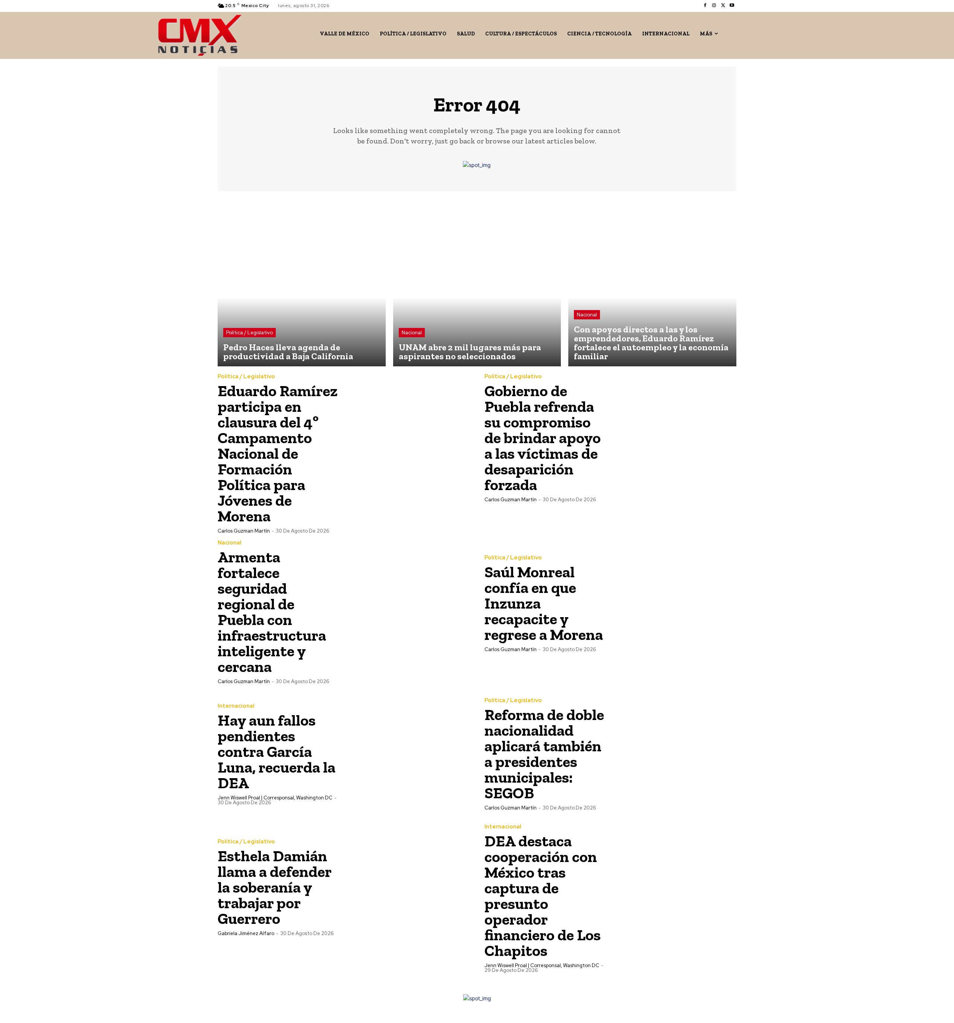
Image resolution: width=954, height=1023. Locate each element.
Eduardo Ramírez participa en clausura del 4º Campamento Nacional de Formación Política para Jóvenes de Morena (278, 453)
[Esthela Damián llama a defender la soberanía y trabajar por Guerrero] (407, 887)
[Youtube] (731, 5)
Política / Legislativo (249, 332)
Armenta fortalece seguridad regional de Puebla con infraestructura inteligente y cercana (272, 611)
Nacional (412, 332)
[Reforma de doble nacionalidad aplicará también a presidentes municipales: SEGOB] (673, 754)
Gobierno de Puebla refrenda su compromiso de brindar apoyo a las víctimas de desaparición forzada (542, 437)
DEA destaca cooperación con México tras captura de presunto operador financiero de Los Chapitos (542, 895)
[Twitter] (722, 5)
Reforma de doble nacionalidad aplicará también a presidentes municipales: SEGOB (544, 753)
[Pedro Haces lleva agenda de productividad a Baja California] (302, 283)
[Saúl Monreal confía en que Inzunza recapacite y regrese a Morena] (673, 603)
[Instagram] (714, 5)
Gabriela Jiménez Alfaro (246, 933)
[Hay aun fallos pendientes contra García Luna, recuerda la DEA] (407, 754)
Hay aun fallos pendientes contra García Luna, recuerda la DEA (276, 751)
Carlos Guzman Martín (244, 531)
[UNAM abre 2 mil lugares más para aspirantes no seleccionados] (477, 283)
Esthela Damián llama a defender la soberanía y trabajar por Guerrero (274, 887)
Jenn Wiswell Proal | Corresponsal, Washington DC (275, 798)
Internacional (236, 706)
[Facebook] (705, 5)
